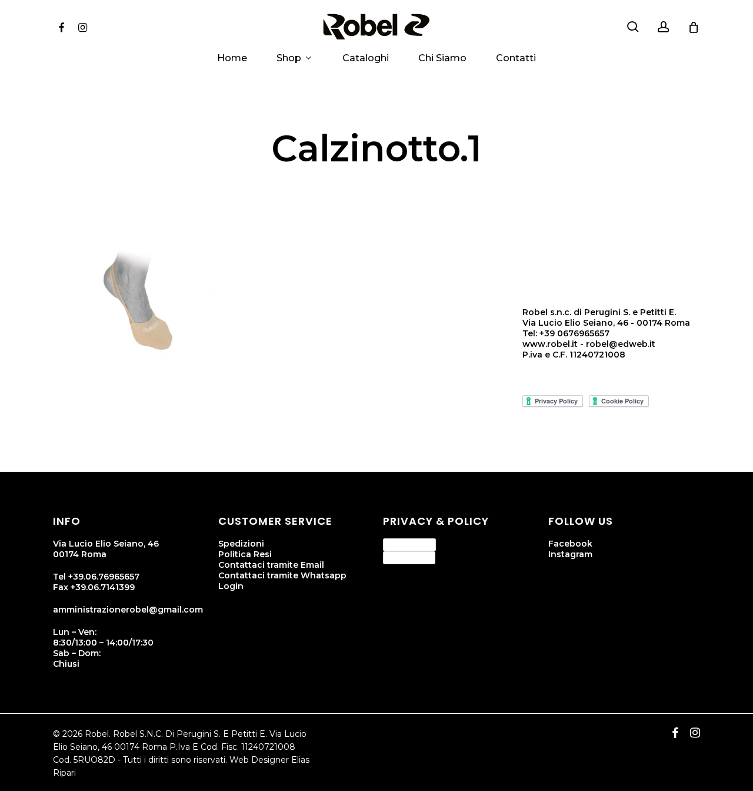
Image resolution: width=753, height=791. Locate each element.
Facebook (570, 543)
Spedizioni (241, 543)
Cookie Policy (409, 557)
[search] (633, 27)
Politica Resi (245, 554)
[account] (664, 27)
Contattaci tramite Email (271, 565)
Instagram (570, 554)
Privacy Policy (409, 544)
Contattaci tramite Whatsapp (282, 575)
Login (231, 586)
